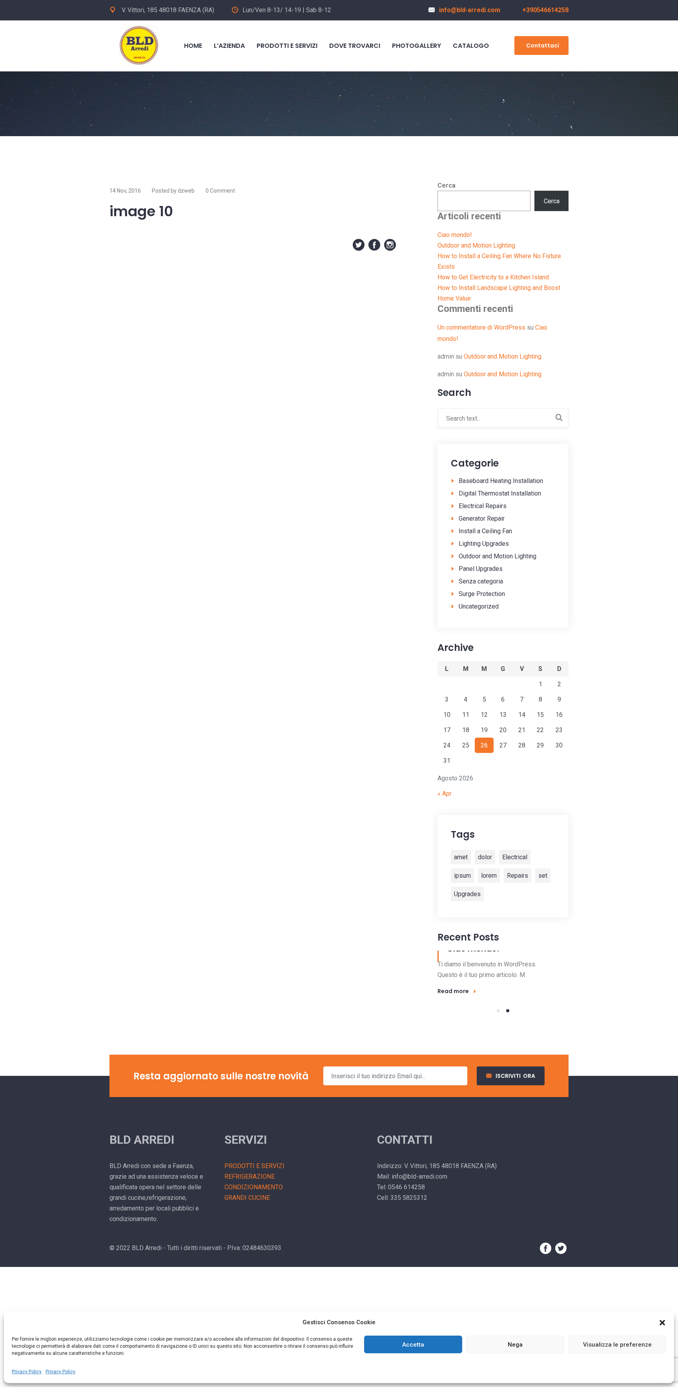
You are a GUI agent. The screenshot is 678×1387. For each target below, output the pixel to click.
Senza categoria (481, 581)
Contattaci (542, 45)
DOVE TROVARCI (354, 45)
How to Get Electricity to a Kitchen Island (493, 277)
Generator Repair (482, 518)
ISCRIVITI (515, 1076)
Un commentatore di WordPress (481, 327)
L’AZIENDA (229, 45)
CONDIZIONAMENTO (253, 1187)
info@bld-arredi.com (469, 10)
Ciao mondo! (454, 235)
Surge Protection (482, 594)
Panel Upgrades (481, 568)
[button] (662, 1323)
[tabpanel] (503, 973)
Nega (515, 1344)
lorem (489, 875)
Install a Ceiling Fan (485, 531)
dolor (485, 857)
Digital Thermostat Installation (500, 493)
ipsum (462, 875)
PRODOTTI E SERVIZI (287, 45)
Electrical (514, 857)
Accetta (413, 1344)
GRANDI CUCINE (247, 1197)
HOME (193, 45)
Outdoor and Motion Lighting (476, 245)
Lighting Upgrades (484, 543)
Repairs (517, 875)
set (542, 875)
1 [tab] (498, 1010)
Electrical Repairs (483, 506)
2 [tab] (507, 1010)
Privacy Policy (27, 1371)
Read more (453, 991)
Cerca (446, 185)
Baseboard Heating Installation (501, 481)
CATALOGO (471, 45)
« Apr (444, 793)
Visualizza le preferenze (617, 1344)
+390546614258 (545, 10)
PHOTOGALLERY (416, 45)
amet (461, 857)
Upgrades (467, 894)
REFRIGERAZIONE (249, 1176)
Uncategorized (479, 606)
